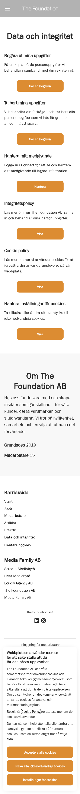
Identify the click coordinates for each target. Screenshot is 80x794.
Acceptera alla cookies (40, 752)
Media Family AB (18, 597)
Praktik (10, 530)
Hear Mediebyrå (17, 576)
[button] (40, 334)
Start (8, 501)
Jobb (8, 508)
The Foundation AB (19, 590)
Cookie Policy (31, 711)
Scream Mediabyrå (19, 569)
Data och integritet (19, 537)
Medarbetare (15, 515)
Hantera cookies (17, 545)
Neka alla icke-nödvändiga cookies (40, 766)
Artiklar (10, 523)
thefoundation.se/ (40, 612)
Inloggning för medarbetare (40, 644)
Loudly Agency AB (18, 583)
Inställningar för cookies (40, 780)
